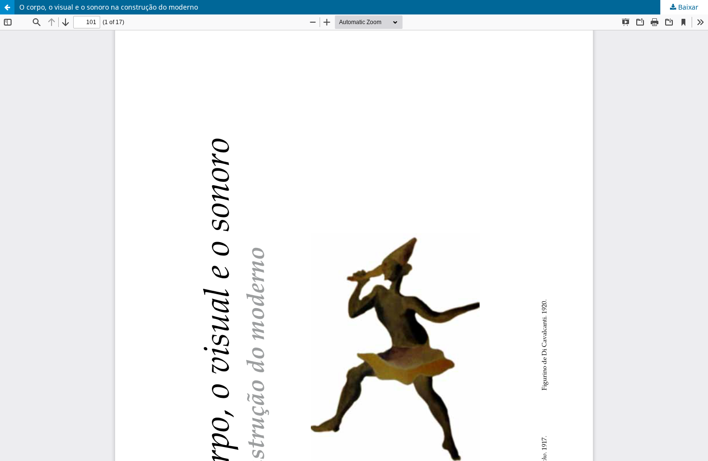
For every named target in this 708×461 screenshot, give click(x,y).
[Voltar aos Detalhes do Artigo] (7, 7)
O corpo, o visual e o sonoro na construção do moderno (108, 7)
